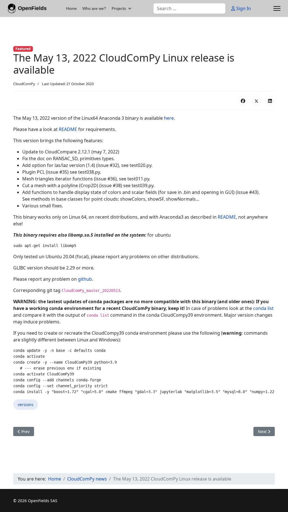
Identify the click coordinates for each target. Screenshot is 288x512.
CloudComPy (24, 83)
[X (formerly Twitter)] (256, 100)
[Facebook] (243, 100)
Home (71, 8)
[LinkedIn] (270, 100)
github (85, 279)
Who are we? (94, 8)
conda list (263, 308)
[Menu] (276, 8)
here (169, 118)
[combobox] (189, 8)
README (68, 129)
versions (25, 404)
